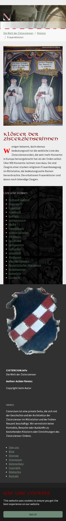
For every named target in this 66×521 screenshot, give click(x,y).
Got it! (33, 514)
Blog (11, 451)
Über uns (14, 447)
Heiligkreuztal (17, 220)
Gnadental (15, 212)
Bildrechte (15, 472)
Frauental (14, 208)
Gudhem (13, 216)
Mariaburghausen (19, 261)
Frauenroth (15, 204)
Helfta (12, 224)
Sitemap (14, 455)
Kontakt (14, 476)
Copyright (14, 467)
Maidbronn (15, 257)
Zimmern (14, 277)
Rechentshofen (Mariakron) (25, 265)
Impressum (15, 459)
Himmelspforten (19, 232)
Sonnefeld (15, 273)
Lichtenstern (16, 244)
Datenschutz (16, 463)
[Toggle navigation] (60, 17)
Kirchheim (15, 236)
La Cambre (15, 240)
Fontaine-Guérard (19, 199)
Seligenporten (17, 269)
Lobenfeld (15, 253)
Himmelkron (16, 228)
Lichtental (15, 249)
